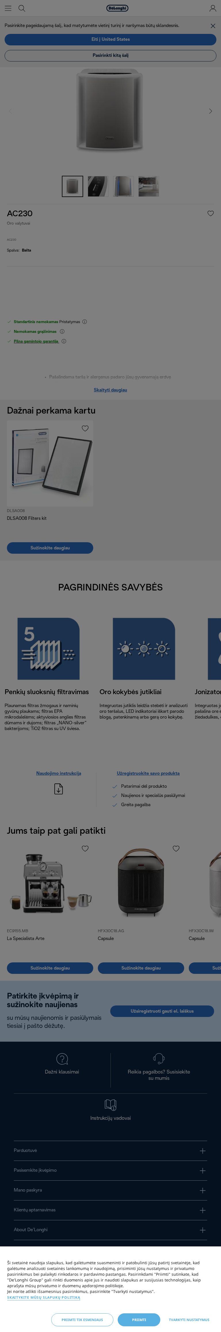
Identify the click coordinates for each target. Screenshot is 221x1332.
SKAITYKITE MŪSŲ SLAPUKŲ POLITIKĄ (43, 1297)
